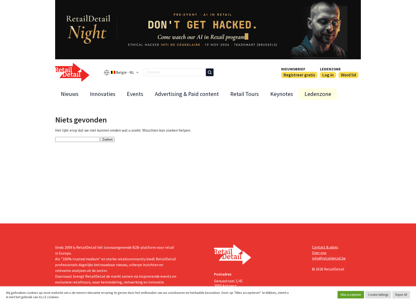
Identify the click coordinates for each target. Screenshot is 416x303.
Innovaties (102, 94)
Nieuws (69, 94)
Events (135, 94)
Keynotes (281, 94)
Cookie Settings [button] (378, 295)
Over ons (319, 252)
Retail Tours (244, 94)
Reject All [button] (401, 295)
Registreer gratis (299, 75)
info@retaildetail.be (329, 258)
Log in (328, 75)
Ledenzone (330, 69)
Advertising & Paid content (187, 94)
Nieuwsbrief (293, 69)
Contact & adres (325, 247)
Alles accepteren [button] (350, 295)
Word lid (348, 75)
